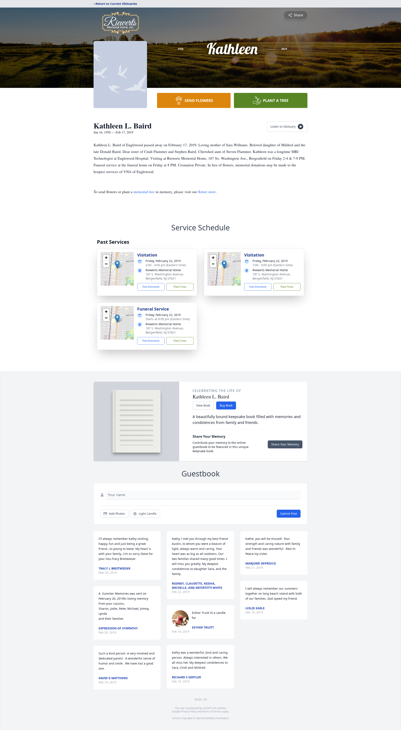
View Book (203, 405)
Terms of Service (212, 711)
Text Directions (151, 287)
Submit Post (288, 514)
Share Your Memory (285, 444)
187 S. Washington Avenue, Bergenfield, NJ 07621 (165, 276)
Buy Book (226, 405)
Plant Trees (180, 287)
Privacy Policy (189, 711)
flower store (207, 191)
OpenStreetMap (205, 718)
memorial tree (144, 191)
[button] (117, 264)
